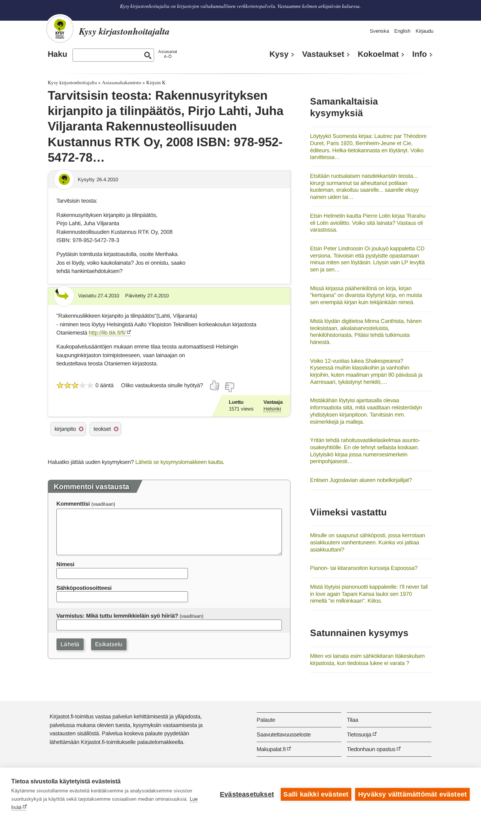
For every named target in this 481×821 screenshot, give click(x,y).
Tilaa (352, 719)
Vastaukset (323, 54)
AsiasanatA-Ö (167, 54)
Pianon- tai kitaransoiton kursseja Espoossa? (363, 568)
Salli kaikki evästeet (315, 794)
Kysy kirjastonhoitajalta (72, 82)
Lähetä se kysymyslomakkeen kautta (179, 462)
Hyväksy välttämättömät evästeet (412, 794)
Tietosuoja (359, 734)
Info (419, 54)
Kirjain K (156, 82)
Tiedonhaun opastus (371, 749)
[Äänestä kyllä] (215, 385)
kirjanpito (65, 429)
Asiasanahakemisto (121, 82)
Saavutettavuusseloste (284, 734)
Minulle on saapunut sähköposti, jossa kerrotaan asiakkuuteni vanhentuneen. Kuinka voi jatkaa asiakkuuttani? (367, 542)
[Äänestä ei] (229, 387)
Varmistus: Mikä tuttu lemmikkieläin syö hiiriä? (117, 615)
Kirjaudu (424, 31)
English (402, 31)
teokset (102, 429)
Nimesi (65, 564)
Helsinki (272, 409)
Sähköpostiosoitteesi (84, 588)
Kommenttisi (73, 503)
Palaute (266, 719)
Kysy (279, 54)
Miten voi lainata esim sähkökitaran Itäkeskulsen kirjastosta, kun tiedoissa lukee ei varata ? (367, 659)
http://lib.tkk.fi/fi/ (107, 332)
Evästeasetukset (247, 794)
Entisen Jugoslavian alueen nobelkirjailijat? (361, 480)
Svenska (379, 31)
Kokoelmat (378, 54)
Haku (57, 54)
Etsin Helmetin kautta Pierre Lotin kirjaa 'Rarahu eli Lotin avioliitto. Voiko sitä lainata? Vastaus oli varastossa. (367, 222)
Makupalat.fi (271, 749)
